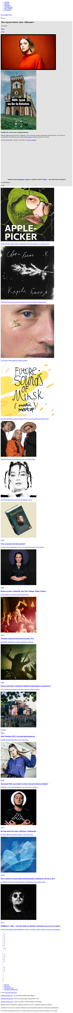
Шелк (45, 179)
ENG (10, 15)
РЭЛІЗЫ (6, 2)
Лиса (7, 135)
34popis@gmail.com (11, 992)
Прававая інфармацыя (11, 989)
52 (5, 948)
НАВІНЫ (7, 5)
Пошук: (3, 18)
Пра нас (6, 984)
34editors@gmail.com (7, 998)
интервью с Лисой (23, 179)
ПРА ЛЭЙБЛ (8, 8)
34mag (3, 29)
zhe (11, 140)
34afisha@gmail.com (7, 995)
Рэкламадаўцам (9, 988)
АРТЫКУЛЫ (8, 7)
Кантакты (7, 986)
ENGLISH (7, 10)
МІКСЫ (6, 4)
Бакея (30, 137)
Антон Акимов (31, 140)
